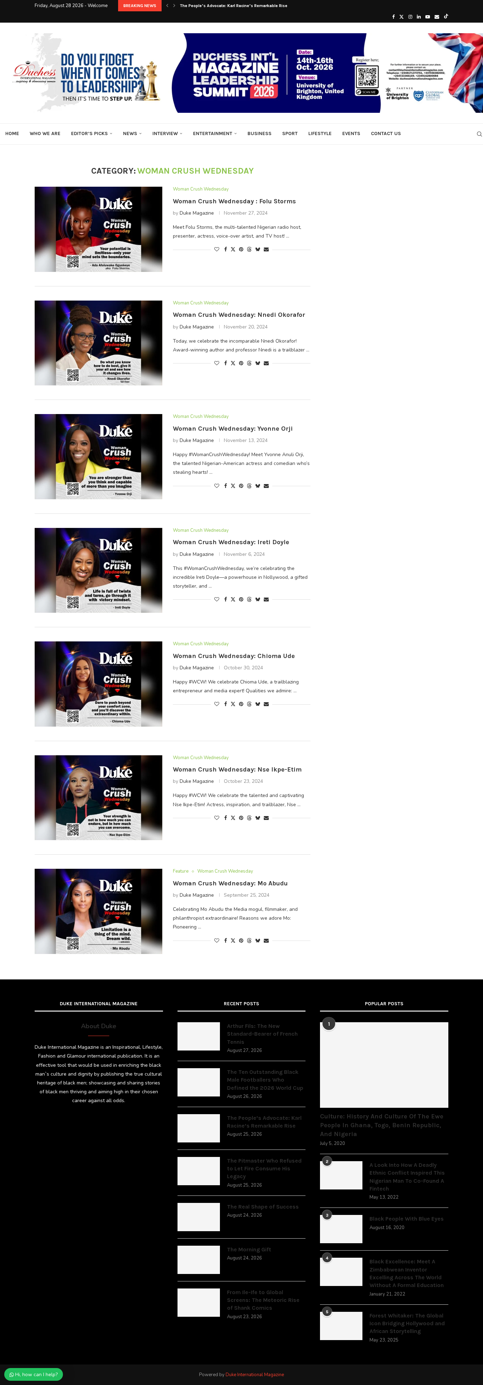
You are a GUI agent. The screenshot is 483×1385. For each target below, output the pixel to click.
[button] (167, 5)
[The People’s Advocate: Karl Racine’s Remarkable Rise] (199, 1128)
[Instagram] (410, 17)
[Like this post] (216, 249)
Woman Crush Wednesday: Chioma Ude (234, 656)
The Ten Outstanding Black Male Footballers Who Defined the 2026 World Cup (265, 1080)
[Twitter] (401, 17)
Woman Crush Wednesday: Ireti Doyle (231, 542)
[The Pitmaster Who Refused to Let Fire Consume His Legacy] (199, 1171)
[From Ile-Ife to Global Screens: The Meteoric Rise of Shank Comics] (199, 1302)
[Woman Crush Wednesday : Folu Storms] (98, 229)
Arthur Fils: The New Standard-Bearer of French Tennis (262, 1034)
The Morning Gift (249, 1249)
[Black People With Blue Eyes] (341, 1229)
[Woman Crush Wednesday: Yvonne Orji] (98, 456)
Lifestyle (320, 133)
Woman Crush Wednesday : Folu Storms (234, 201)
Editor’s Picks (89, 133)
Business (260, 133)
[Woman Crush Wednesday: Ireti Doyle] (98, 570)
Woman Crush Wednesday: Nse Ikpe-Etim (237, 769)
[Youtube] (427, 17)
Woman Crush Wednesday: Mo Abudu (230, 883)
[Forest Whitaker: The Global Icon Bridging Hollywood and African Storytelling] (341, 1326)
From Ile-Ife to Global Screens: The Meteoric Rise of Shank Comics (263, 1300)
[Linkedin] (419, 17)
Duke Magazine (197, 213)
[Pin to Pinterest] (241, 249)
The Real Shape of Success (263, 1206)
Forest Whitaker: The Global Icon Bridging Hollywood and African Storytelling (407, 1323)
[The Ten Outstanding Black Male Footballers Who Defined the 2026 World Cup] (199, 1082)
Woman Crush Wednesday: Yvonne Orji (233, 428)
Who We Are (45, 133)
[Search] (479, 134)
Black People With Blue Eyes (406, 1218)
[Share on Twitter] (233, 249)
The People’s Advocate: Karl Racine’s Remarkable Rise (264, 1122)
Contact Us (386, 133)
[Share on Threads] (249, 249)
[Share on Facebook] (225, 249)
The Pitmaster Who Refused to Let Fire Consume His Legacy (239, 5)
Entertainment (212, 133)
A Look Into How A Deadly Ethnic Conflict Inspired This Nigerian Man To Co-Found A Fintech (407, 1177)
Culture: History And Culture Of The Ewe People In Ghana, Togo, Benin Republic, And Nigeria (381, 1125)
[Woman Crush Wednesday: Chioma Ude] (98, 683)
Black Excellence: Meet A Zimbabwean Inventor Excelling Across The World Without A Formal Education (406, 1273)
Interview (165, 133)
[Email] (437, 17)
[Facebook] (393, 17)
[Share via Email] (266, 249)
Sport (290, 133)
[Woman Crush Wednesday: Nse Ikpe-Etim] (98, 797)
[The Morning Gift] (199, 1260)
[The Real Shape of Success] (199, 1217)
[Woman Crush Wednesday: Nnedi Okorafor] (98, 343)
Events (351, 133)
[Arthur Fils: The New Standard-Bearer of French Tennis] (199, 1036)
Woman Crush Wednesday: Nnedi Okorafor (239, 315)
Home (12, 133)
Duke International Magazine (255, 1375)
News (130, 133)
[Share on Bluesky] (257, 249)
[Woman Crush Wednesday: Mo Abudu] (98, 911)
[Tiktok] (446, 17)
